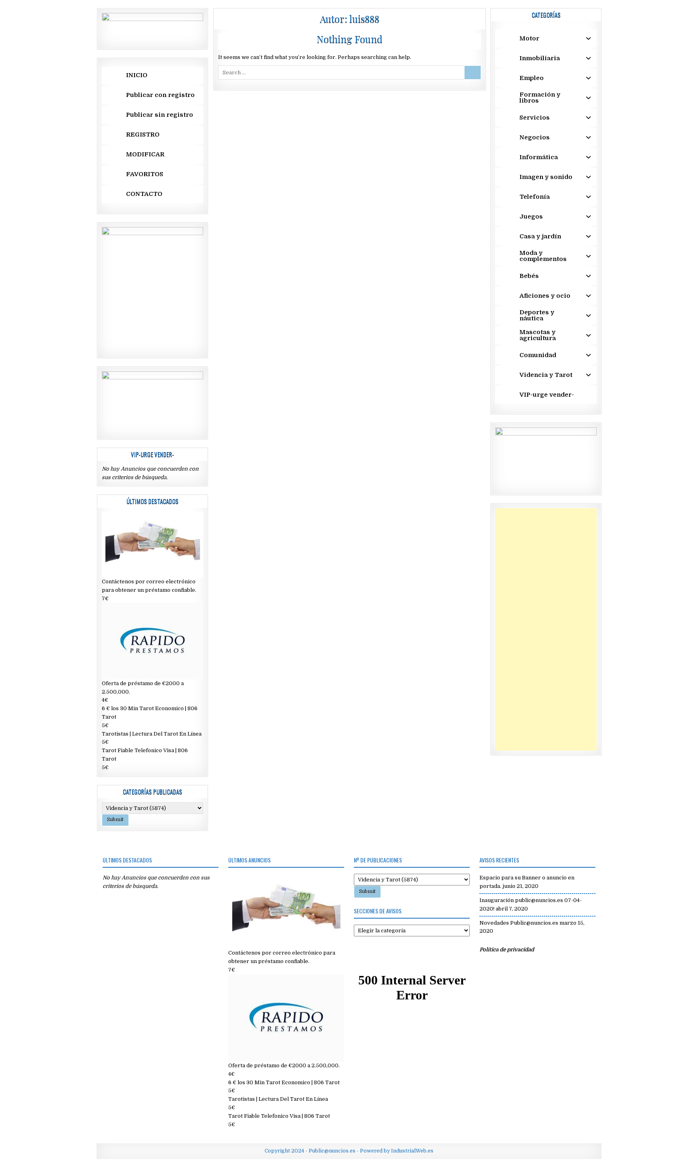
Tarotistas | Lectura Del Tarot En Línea (152, 734)
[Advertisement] (546, 629)
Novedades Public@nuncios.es (518, 923)
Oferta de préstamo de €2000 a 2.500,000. (284, 1065)
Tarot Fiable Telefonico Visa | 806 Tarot (279, 1116)
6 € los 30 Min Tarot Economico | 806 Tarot (284, 1082)
